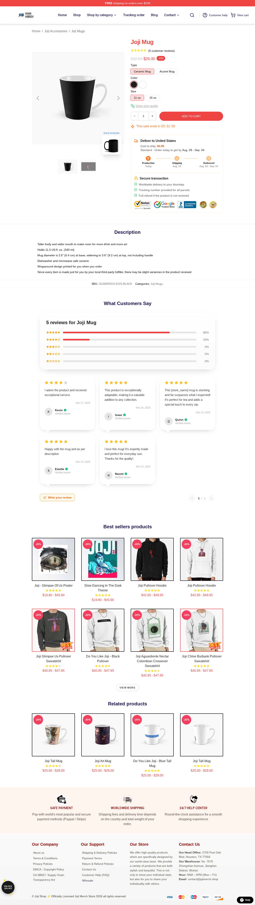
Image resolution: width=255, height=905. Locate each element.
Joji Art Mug (103, 761)
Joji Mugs (78, 31)
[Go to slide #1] (67, 166)
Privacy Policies (43, 863)
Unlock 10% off (8, 887)
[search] (192, 15)
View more (127, 687)
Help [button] (247, 900)
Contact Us (89, 869)
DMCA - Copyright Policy (48, 869)
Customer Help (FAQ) (95, 875)
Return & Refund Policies (98, 863)
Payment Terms (92, 858)
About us (38, 852)
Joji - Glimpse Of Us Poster (53, 585)
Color (134, 77)
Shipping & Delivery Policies (99, 852)
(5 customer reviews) (161, 50)
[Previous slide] (38, 98)
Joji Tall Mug (53, 761)
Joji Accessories (55, 31)
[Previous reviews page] (192, 498)
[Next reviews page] (211, 498)
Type (134, 65)
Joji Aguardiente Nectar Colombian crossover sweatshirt (152, 661)
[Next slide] (118, 98)
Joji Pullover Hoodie (152, 585)
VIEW (53, 576)
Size (133, 91)
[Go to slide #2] (88, 166)
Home (36, 31)
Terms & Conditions (45, 858)
